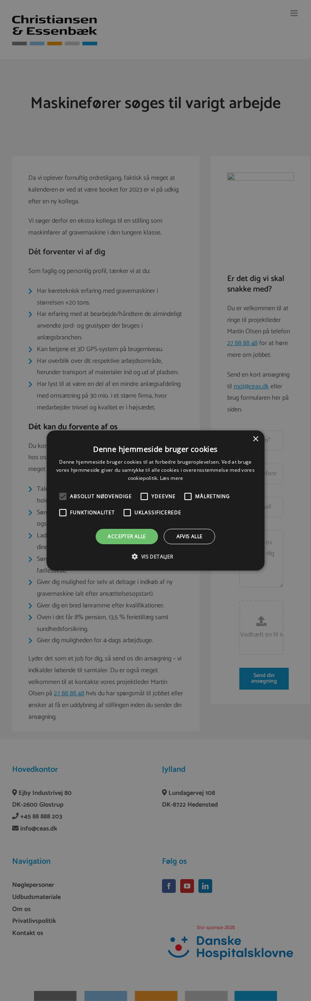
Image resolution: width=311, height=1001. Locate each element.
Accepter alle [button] (127, 536)
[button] (63, 496)
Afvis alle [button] (190, 536)
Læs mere (171, 478)
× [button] (255, 439)
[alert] (155, 500)
